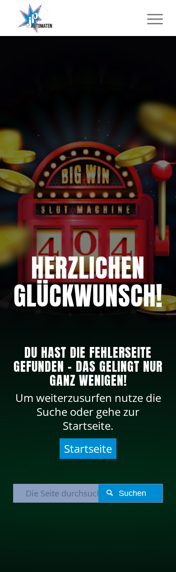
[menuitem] (150, 18)
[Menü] (150, 18)
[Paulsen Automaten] (73, 18)
